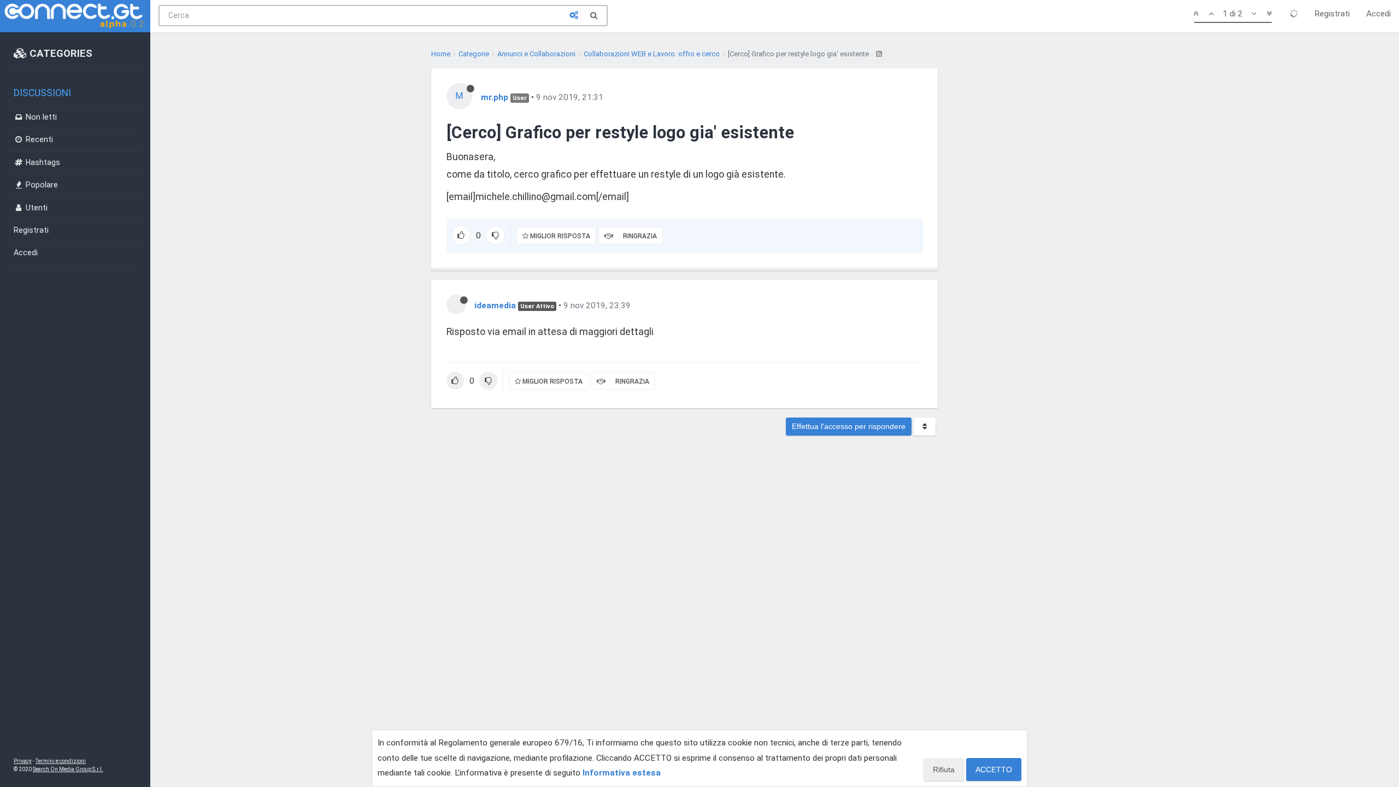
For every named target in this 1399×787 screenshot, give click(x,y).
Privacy (23, 761)
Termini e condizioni (61, 761)
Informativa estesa (622, 773)
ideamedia (495, 305)
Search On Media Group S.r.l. (68, 769)
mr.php (494, 97)
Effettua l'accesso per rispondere (849, 426)
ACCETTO (993, 769)
